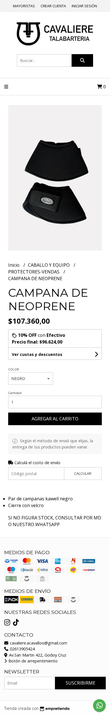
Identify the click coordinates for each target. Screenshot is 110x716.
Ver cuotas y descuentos (37, 354)
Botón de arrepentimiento (32, 661)
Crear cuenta (53, 5)
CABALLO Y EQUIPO (49, 265)
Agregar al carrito (55, 419)
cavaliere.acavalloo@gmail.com (38, 643)
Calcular (82, 473)
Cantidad (14, 393)
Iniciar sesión (84, 5)
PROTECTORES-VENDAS (34, 272)
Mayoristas (24, 5)
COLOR (13, 369)
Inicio (14, 265)
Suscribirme (80, 683)
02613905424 (22, 648)
